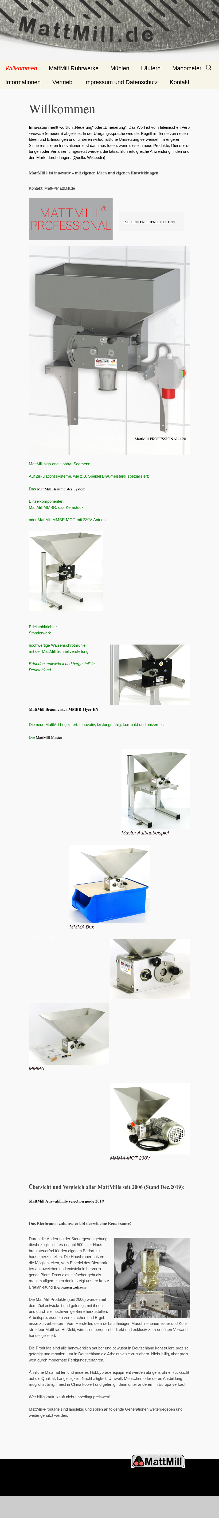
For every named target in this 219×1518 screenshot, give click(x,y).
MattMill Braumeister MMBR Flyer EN (63, 709)
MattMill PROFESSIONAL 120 (160, 438)
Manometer (186, 68)
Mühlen (119, 68)
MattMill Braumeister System (61, 488)
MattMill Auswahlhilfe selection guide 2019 (66, 1201)
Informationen (23, 82)
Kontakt (179, 82)
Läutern (151, 68)
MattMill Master (49, 737)
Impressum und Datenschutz (121, 82)
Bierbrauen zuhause (70, 1287)
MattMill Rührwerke (74, 68)
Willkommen (21, 68)
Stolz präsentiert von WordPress (43, 1507)
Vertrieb (62, 82)
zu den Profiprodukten (149, 221)
